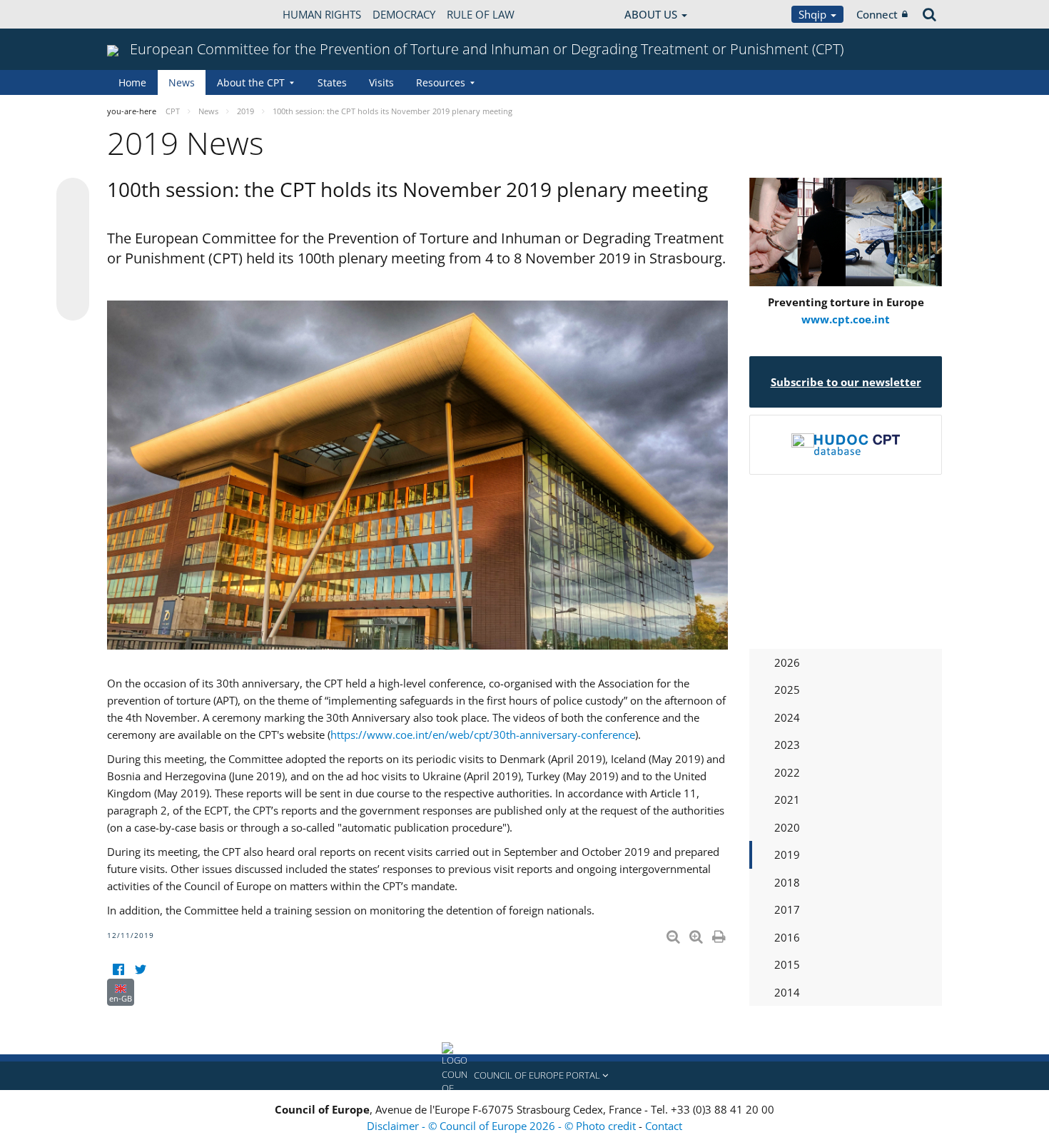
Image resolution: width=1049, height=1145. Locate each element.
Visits (381, 82)
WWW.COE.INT (142, 14)
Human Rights (322, 14)
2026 (787, 662)
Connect (877, 14)
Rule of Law (481, 14)
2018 (787, 882)
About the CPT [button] (251, 82)
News (181, 82)
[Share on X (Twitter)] (72, 222)
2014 (787, 992)
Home (132, 82)
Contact (663, 1126)
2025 (787, 689)
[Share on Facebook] (72, 250)
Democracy (404, 14)
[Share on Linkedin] (72, 277)
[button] (524, 1075)
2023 (787, 744)
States (332, 82)
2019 (787, 854)
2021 (787, 799)
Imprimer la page (720, 934)
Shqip (814, 14)
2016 (787, 937)
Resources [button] (440, 82)
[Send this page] (72, 304)
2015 (787, 964)
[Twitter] (140, 970)
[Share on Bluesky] (72, 195)
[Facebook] (118, 970)
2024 (787, 717)
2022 (787, 772)
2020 (787, 827)
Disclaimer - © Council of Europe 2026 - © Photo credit (503, 1126)
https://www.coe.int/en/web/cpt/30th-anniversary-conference (482, 734)
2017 (787, 909)
